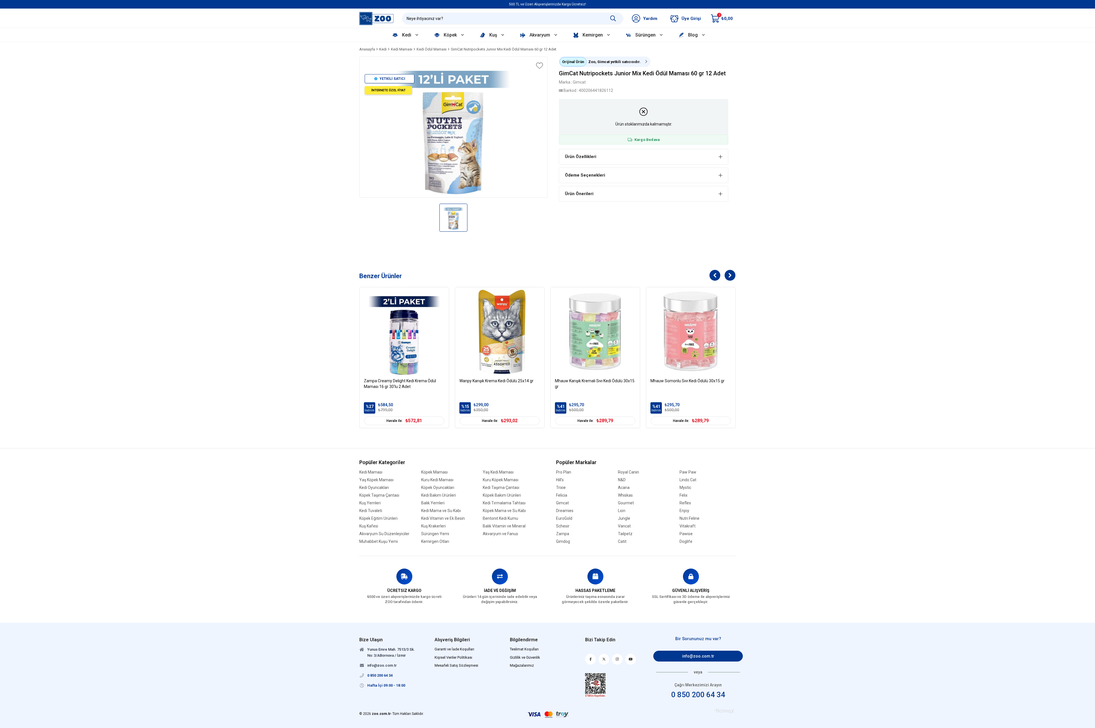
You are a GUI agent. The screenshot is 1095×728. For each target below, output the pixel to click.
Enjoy (684, 511)
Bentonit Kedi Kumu (500, 518)
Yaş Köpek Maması (376, 480)
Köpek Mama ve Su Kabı (504, 511)
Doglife (686, 541)
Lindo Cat (688, 480)
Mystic (685, 488)
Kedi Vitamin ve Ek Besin (443, 518)
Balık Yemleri (433, 503)
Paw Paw (688, 472)
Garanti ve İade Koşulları (454, 649)
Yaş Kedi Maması (498, 472)
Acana (624, 488)
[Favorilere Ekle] (539, 65)
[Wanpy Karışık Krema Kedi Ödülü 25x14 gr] (499, 332)
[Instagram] (617, 659)
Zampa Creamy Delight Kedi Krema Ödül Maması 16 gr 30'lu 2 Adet (400, 384)
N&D (622, 480)
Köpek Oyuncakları (437, 488)
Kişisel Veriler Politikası (453, 657)
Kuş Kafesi (368, 526)
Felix (684, 495)
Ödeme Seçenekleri (585, 175)
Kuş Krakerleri (433, 526)
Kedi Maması (370, 472)
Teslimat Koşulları (524, 649)
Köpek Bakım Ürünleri (502, 495)
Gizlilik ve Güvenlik (525, 657)
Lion (621, 511)
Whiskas (625, 495)
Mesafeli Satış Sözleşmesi (456, 665)
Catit (622, 541)
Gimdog (563, 541)
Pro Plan (563, 472)
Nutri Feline (689, 518)
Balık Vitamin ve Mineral (504, 526)
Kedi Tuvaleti (370, 511)
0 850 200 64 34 (698, 694)
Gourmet (626, 503)
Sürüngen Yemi (435, 534)
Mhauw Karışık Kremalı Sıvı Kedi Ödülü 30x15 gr (594, 384)
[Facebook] (590, 659)
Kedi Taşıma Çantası (501, 488)
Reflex (685, 503)
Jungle (624, 518)
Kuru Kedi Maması (437, 480)
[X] (603, 659)
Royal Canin (628, 472)
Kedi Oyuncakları (374, 488)
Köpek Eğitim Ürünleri (378, 518)
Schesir (562, 526)
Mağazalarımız (522, 665)
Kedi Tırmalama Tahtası (504, 503)
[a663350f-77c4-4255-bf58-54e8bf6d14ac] (595, 685)
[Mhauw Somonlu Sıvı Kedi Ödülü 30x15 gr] (690, 332)
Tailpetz (625, 534)
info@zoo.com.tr (698, 656)
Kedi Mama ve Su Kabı (441, 511)
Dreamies (564, 511)
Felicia (561, 495)
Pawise (686, 534)
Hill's (560, 480)
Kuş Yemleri (370, 503)
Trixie (561, 488)
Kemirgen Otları (435, 541)
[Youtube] (630, 659)
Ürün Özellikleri (580, 156)
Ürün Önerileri (579, 193)
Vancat (624, 526)
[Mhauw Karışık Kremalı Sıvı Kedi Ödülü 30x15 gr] (595, 332)
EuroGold (564, 518)
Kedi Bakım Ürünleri (438, 495)
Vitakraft (687, 526)
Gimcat (562, 503)
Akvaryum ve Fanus (500, 534)
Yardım (650, 18)
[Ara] (613, 18)
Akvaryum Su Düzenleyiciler (384, 534)
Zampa (562, 534)
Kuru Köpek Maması (500, 480)
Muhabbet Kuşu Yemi (378, 541)
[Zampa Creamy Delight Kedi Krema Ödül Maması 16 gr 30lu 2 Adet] (404, 332)
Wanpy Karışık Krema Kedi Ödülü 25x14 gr (496, 381)
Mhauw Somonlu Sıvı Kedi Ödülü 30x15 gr (687, 381)
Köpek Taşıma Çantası (379, 495)
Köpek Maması (434, 472)
